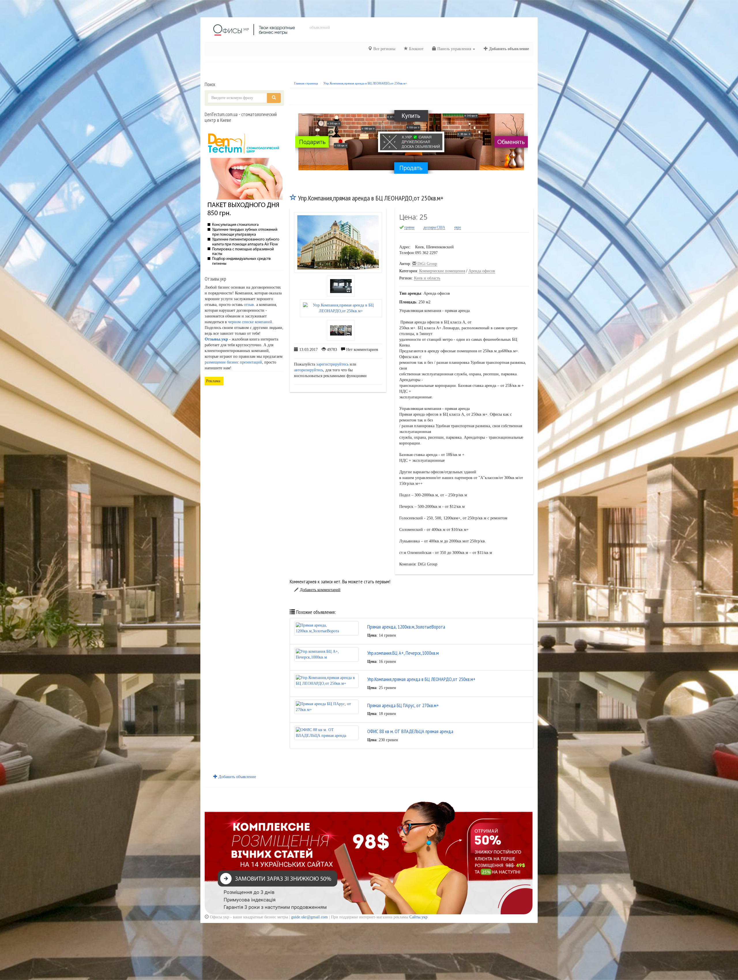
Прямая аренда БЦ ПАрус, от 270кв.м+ (403, 705)
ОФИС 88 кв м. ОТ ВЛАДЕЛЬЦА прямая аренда (410, 731)
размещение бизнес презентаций (233, 362)
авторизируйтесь (308, 370)
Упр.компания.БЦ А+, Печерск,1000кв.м (403, 653)
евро (457, 227)
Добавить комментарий (320, 590)
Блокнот (415, 49)
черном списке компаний (250, 322)
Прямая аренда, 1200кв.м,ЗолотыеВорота (406, 626)
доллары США (434, 227)
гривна (409, 227)
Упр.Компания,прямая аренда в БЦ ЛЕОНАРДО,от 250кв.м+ (365, 83)
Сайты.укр (418, 917)
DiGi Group (426, 264)
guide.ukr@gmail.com (309, 917)
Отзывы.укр (216, 339)
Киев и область (427, 278)
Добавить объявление (508, 49)
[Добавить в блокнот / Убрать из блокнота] (293, 198)
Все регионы (383, 49)
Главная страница (306, 83)
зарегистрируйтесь (332, 364)
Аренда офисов (481, 271)
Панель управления (454, 49)
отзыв (249, 304)
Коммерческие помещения (442, 271)
